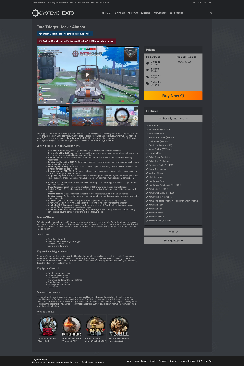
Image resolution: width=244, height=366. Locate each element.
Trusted (51, 273)
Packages (178, 12)
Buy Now (171, 95)
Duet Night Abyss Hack (57, 2)
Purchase (161, 12)
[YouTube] (200, 2)
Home (108, 13)
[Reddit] (205, 2)
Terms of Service (187, 361)
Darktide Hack (38, 2)
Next (135, 118)
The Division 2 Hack (100, 2)
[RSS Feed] (210, 2)
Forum (134, 12)
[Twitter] (194, 2)
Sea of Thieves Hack (79, 2)
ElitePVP (208, 361)
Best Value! (53, 287)
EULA (199, 361)
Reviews (173, 361)
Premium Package (186, 57)
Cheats (121, 12)
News (147, 12)
